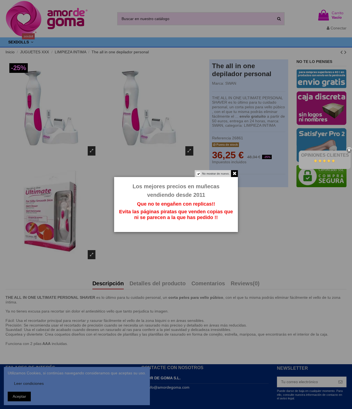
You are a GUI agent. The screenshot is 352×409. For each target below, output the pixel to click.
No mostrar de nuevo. (216, 173)
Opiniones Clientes (325, 155)
